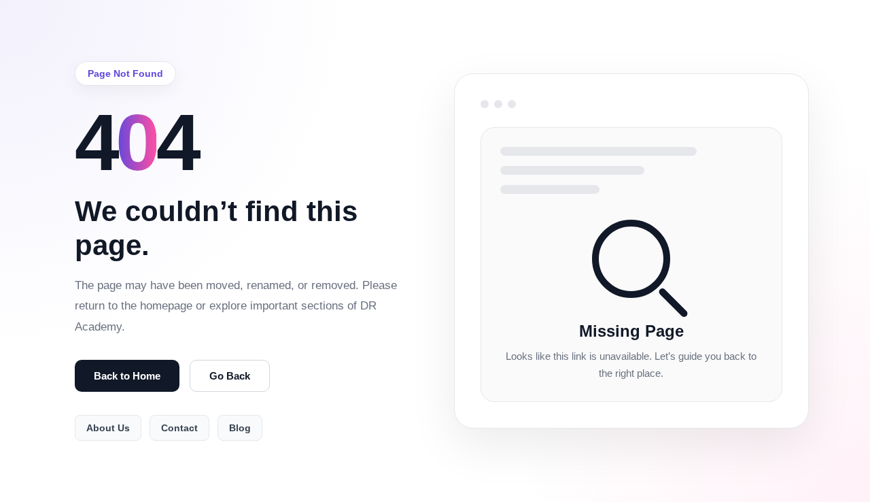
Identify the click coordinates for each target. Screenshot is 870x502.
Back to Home (127, 376)
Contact (179, 427)
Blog (240, 427)
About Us (108, 427)
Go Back (229, 376)
